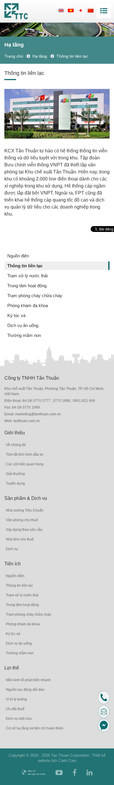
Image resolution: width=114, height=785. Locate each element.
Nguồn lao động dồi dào (25, 690)
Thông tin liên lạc (24, 265)
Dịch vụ (12, 549)
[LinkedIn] (89, 772)
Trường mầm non (24, 335)
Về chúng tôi (16, 445)
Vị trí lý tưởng (16, 699)
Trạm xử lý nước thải (27, 275)
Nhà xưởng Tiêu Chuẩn (25, 510)
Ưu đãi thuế (15, 709)
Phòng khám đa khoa (27, 305)
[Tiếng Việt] (71, 10)
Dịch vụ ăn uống (22, 325)
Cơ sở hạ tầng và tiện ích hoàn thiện (34, 728)
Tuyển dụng (15, 483)
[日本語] (81, 10)
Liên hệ (108, 711)
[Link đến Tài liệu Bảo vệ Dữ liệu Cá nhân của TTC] (33, 772)
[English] (61, 10)
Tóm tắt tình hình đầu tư (24, 454)
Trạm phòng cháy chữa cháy (34, 295)
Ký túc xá (16, 315)
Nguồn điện (18, 255)
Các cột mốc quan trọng (25, 464)
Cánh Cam (67, 760)
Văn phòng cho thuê (22, 520)
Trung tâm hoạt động (26, 285)
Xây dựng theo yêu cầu (24, 530)
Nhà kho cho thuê (20, 539)
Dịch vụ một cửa (19, 719)
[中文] (91, 10)
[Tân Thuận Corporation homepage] (16, 11)
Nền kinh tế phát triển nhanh (28, 680)
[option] (57, 114)
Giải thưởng (15, 474)
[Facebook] (74, 772)
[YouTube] (59, 772)
